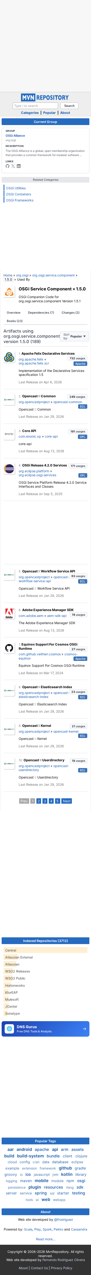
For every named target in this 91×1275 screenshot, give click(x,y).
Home (8, 275)
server (12, 1193)
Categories (30, 113)
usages (77, 358)
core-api (51, 436)
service (26, 1193)
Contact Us (39, 1268)
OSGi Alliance (15, 135)
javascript (42, 1174)
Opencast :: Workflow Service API (48, 571)
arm (65, 1149)
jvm (55, 1174)
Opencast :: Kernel (36, 726)
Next (66, 801)
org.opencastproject (34, 402)
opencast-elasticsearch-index (44, 695)
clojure (81, 1156)
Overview (14, 312)
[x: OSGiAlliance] (13, 166)
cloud (13, 1162)
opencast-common (67, 402)
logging (12, 1181)
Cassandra (79, 1229)
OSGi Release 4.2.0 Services (44, 465)
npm (70, 1180)
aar (11, 1149)
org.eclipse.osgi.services (37, 475)
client (68, 1156)
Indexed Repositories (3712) (45, 941)
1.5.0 (81, 288)
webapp (59, 1200)
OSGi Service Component (45, 288)
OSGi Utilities (16, 188)
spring (41, 1193)
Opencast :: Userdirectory (44, 760)
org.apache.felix (31, 359)
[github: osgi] (7, 166)
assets (77, 1149)
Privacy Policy (61, 1268)
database (61, 1161)
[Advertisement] (45, 45)
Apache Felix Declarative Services (48, 353)
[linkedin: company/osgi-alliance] (19, 166)
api (55, 1149)
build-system (31, 1155)
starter (63, 1193)
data (46, 1162)
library (81, 1174)
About (65, 113)
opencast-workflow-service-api (44, 579)
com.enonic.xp (30, 436)
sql (52, 1193)
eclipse (77, 1162)
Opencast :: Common (39, 396)
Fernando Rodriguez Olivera (63, 1260)
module (58, 1181)
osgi (81, 1180)
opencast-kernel (65, 731)
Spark (47, 1229)
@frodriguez (63, 1219)
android (25, 1149)
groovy (11, 1174)
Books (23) (15, 321)
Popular (49, 113)
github (66, 1168)
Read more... (45, 1239)
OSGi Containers (18, 194)
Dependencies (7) (41, 312)
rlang (70, 1187)
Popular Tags (45, 1141)
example (12, 1168)
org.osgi (22, 275)
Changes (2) (71, 312)
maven (26, 1180)
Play (37, 1229)
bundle (54, 1156)
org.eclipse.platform (34, 471)
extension (30, 1168)
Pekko (58, 1229)
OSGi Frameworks (19, 200)
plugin (35, 1187)
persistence (17, 1187)
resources (54, 1187)
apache (42, 1149)
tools (30, 1200)
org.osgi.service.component (53, 275)
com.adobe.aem (31, 616)
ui (38, 1199)
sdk (80, 1187)
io (22, 1174)
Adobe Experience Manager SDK (48, 610)
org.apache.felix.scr (34, 363)
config (25, 1162)
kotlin (67, 1174)
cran (36, 1162)
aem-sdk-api (56, 616)
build (9, 1155)
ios (28, 1174)
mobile (42, 1180)
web (46, 1199)
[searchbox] (35, 105)
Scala (28, 1229)
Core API (29, 431)
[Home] (45, 100)
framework (48, 1168)
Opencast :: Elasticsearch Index (47, 687)
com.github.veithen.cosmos (40, 654)
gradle (80, 1168)
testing (78, 1193)
